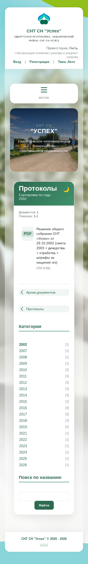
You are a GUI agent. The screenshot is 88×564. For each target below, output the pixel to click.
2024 (23, 452)
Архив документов (40, 292)
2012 (23, 382)
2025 (23, 458)
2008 (23, 357)
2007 (23, 351)
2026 (23, 465)
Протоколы (35, 309)
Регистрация (39, 62)
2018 (23, 420)
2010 (23, 370)
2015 (23, 401)
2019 (23, 427)
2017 (23, 414)
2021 (23, 433)
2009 (23, 363)
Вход (17, 62)
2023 (23, 446)
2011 (23, 376)
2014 (23, 395)
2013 (23, 389)
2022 (23, 439)
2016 (23, 408)
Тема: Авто (66, 62)
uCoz (44, 544)
